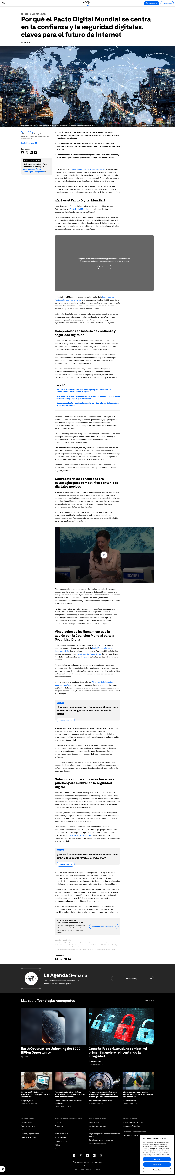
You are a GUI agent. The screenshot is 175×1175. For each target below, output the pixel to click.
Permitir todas (157, 1164)
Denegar (157, 1159)
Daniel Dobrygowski (29, 143)
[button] (104, 555)
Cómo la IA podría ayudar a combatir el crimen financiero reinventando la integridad (118, 1052)
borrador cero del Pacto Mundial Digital (88, 169)
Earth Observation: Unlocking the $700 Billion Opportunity (51, 1050)
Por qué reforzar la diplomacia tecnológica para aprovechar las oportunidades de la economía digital (84, 390)
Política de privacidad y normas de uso (87, 1162)
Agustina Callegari (28, 132)
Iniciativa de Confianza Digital (88, 654)
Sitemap (87, 1166)
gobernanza (84, 657)
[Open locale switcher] (2, 1169)
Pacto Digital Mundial (79, 209)
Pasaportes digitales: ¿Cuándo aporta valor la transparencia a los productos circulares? (70, 1094)
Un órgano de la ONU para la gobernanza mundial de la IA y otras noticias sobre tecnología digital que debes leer (88, 397)
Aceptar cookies (104, 267)
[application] (104, 555)
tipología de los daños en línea (78, 835)
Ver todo (149, 1000)
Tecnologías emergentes (34, 14)
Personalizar (157, 1170)
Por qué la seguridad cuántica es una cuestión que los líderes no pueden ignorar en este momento (103, 1094)
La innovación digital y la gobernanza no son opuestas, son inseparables (35, 1094)
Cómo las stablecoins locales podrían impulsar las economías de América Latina (138, 1094)
